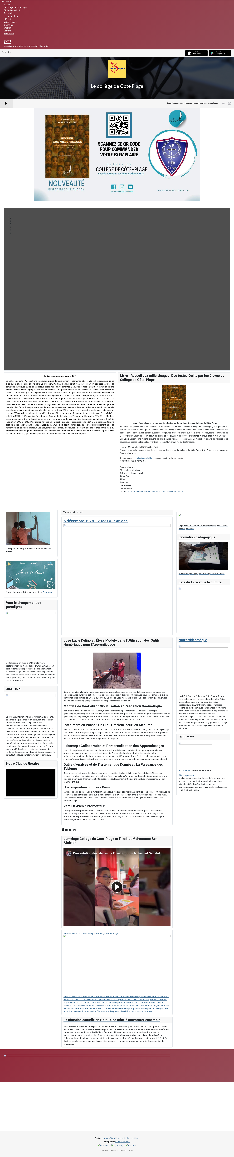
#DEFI (181, 770)
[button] (119, 215)
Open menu (5, 1)
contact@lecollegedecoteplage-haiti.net (121, 1138)
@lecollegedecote (186, 775)
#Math (188, 770)
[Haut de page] (229, 1152)
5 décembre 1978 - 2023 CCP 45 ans (95, 521)
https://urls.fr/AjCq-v (145, 458)
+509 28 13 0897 (122, 1141)
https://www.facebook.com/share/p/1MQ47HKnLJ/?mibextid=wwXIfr (154, 491)
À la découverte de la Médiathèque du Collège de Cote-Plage (90, 933)
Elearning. (47, 592)
